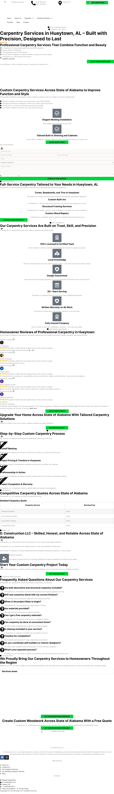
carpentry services (8, 59)
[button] (2, 78)
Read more (33, 408)
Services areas (9, 671)
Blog (18, 22)
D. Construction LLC (57, 748)
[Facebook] (2, 757)
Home (9, 18)
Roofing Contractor (43, 18)
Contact (26, 22)
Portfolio (10, 22)
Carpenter (28, 18)
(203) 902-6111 (41, 2)
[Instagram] (6, 757)
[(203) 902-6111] (33, 3)
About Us (18, 18)
